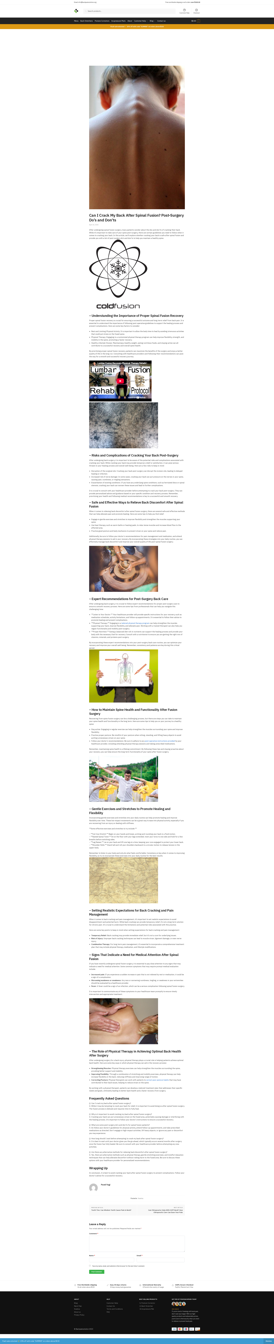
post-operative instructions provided (160, 741)
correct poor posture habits (157, 1080)
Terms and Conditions (115, 1309)
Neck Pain (78, 1306)
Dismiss (269, 1341)
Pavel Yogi (105, 1184)
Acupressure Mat (147, 1309)
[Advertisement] (137, 45)
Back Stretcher (147, 1306)
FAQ (108, 1312)
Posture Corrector (148, 1303)
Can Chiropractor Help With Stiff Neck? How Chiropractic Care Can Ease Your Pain (165, 1211)
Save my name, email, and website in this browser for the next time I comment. (118, 1266)
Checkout (196, 13)
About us (77, 1312)
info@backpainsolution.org (87, 2)
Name (92, 1256)
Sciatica (140, 1198)
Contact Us (111, 1306)
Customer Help (184, 13)
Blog (76, 1303)
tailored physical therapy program (135, 623)
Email (139, 1256)
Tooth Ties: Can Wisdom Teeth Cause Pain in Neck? (111, 1210)
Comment (93, 1234)
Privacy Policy (79, 1315)
